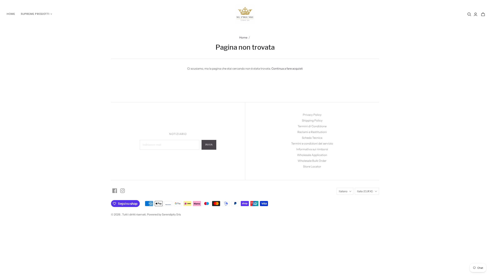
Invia (209, 144)
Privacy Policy (312, 115)
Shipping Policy (312, 120)
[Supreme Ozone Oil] (245, 14)
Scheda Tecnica (312, 138)
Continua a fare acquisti (287, 68)
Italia (365, 191)
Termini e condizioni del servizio (312, 143)
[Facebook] (114, 190)
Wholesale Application (312, 155)
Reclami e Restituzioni (312, 132)
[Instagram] (122, 190)
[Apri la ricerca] (469, 14)
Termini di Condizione (312, 126)
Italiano (343, 191)
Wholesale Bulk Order (312, 161)
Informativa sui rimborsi (312, 149)
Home (11, 13)
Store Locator (312, 166)
